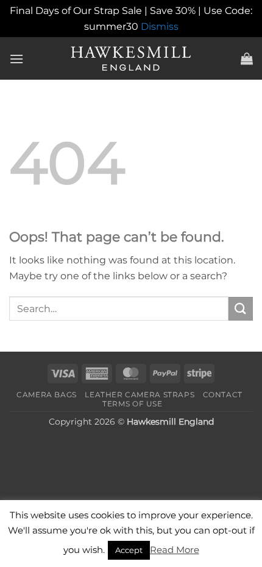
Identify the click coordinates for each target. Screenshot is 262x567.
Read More (174, 549)
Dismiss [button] (160, 26)
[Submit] (240, 309)
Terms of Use (132, 403)
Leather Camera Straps (139, 394)
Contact (223, 394)
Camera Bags (46, 394)
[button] (16, 59)
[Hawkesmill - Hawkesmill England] (131, 58)
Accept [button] (129, 550)
